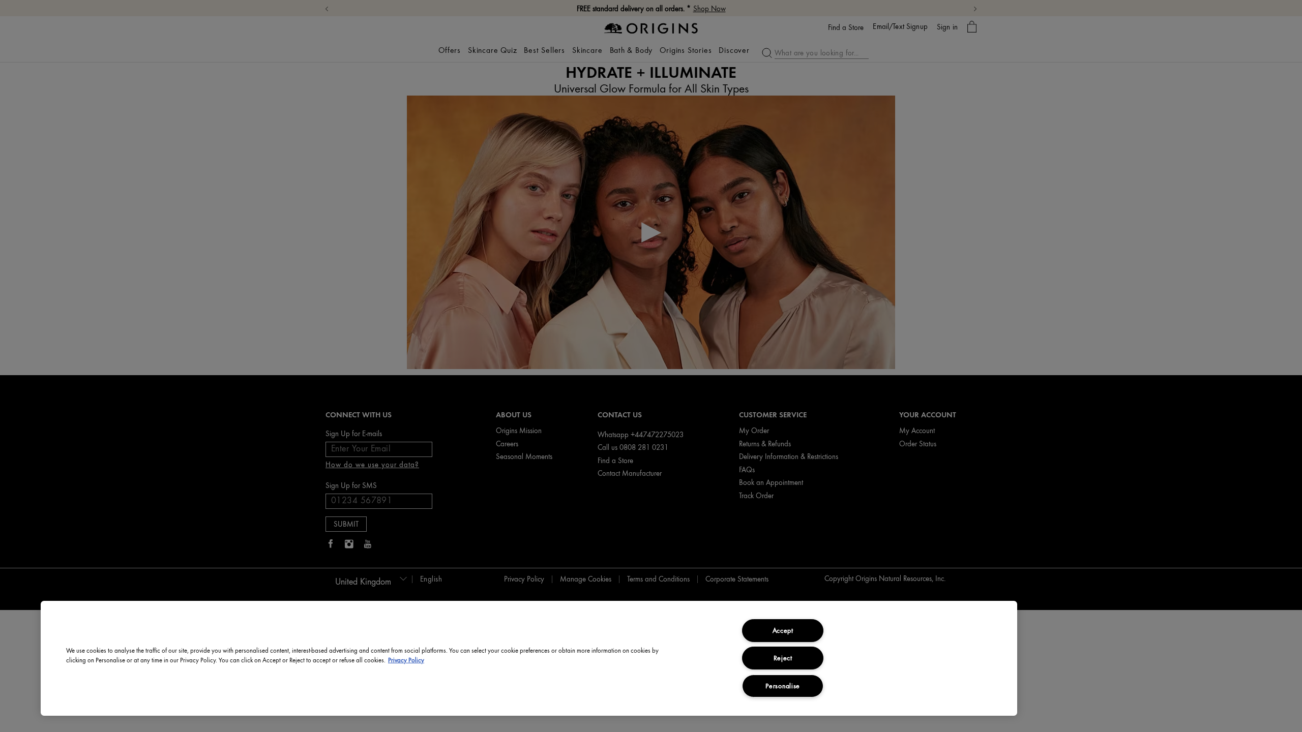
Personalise (782, 686)
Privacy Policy (406, 660)
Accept (783, 630)
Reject (783, 658)
